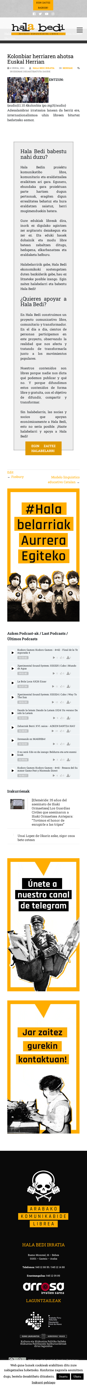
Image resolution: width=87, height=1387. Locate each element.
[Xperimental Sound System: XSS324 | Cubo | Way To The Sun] (12, 697)
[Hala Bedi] (38, 29)
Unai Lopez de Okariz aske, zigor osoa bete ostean (46, 837)
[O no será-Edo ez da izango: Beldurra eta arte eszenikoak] (12, 754)
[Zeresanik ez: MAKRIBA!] (12, 740)
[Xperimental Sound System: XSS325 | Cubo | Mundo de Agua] (12, 668)
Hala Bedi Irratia (43, 67)
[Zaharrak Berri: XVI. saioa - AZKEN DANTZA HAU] (12, 727)
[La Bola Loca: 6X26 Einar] (12, 682)
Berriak (68, 67)
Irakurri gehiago (43, 1382)
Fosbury (17, 476)
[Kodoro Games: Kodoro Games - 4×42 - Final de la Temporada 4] (12, 652)
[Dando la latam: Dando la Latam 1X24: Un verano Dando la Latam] (12, 713)
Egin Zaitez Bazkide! (43, 5)
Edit (10, 472)
